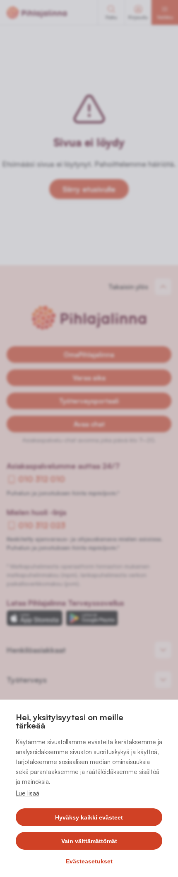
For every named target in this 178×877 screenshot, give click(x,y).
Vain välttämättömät (89, 841)
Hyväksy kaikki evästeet (89, 817)
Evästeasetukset (89, 861)
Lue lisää (27, 793)
